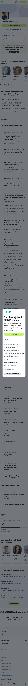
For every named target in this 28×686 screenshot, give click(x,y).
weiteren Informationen (12, 358)
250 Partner (16, 344)
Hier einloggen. (7, 339)
